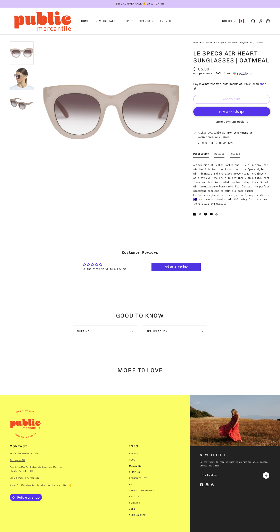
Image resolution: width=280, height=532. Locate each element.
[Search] (253, 21)
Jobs (132, 509)
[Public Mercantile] (42, 21)
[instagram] (207, 485)
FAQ (131, 484)
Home (195, 42)
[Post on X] (200, 214)
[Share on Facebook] (194, 214)
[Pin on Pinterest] (205, 214)
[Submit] (266, 475)
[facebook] (201, 485)
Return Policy (138, 478)
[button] (231, 73)
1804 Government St (239, 132)
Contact (134, 503)
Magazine (135, 466)
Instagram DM (17, 460)
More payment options (231, 121)
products (207, 42)
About (133, 460)
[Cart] (268, 21)
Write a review (176, 266)
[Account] (261, 21)
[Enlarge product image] (111, 112)
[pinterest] (213, 485)
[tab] (201, 155)
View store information (215, 143)
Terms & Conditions (141, 490)
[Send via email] (211, 214)
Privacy (134, 497)
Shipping (134, 472)
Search (133, 454)
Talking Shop (137, 515)
